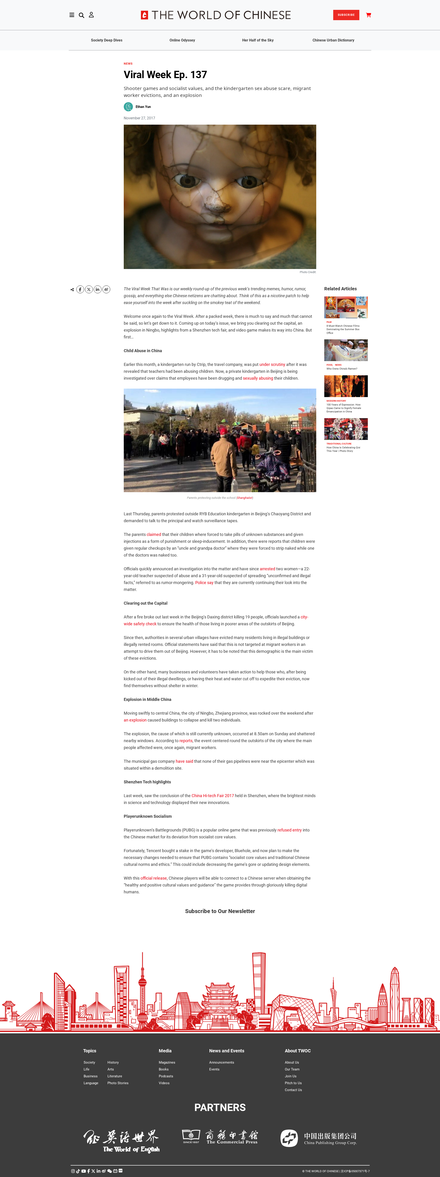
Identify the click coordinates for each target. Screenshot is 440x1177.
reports (185, 740)
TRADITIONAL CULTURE (339, 443)
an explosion (135, 720)
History (113, 1062)
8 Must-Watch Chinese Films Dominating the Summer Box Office (343, 329)
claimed (154, 534)
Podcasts (166, 1076)
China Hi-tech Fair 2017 (213, 795)
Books (164, 1069)
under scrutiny (272, 364)
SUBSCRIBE (346, 14)
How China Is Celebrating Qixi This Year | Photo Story (343, 449)
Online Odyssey (182, 40)
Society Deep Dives (106, 40)
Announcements (221, 1062)
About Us (292, 1062)
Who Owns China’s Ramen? (342, 368)
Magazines (167, 1062)
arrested (267, 568)
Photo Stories (118, 1083)
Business (91, 1076)
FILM (329, 322)
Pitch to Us (293, 1083)
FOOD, (330, 365)
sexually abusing (258, 378)
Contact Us (293, 1090)
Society (89, 1062)
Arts (110, 1069)
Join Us (291, 1076)
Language (91, 1083)
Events (214, 1069)
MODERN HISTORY (336, 401)
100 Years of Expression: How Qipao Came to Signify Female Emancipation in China (344, 408)
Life (86, 1069)
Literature (114, 1076)
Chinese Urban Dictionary (333, 40)
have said (184, 761)
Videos (164, 1083)
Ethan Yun (143, 107)
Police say (204, 582)
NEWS (128, 63)
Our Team (292, 1069)
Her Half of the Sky (258, 40)
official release (153, 878)
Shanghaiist (244, 497)
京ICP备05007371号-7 (355, 1171)
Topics (89, 1051)
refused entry (290, 830)
